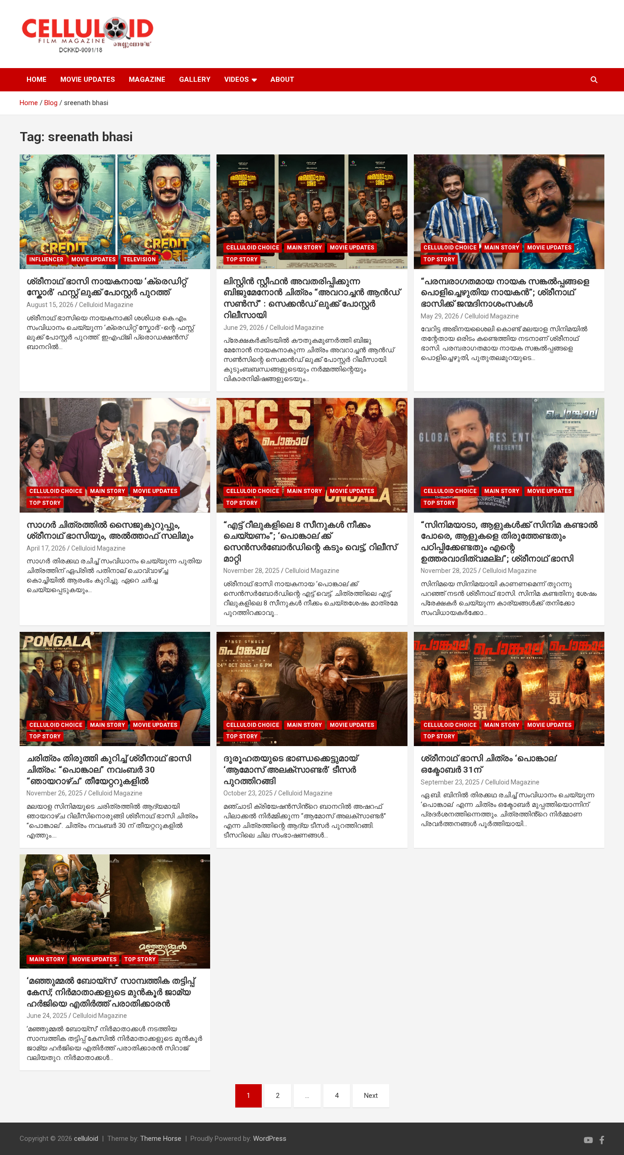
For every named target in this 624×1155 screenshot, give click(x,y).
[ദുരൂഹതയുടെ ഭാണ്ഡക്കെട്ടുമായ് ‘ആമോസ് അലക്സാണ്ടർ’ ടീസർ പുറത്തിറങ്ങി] (312, 689)
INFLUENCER (46, 259)
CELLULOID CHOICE (252, 247)
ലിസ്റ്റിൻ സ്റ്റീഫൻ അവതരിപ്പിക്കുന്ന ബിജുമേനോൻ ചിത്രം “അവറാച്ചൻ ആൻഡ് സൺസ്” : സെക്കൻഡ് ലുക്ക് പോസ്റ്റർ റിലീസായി (311, 298)
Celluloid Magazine (106, 304)
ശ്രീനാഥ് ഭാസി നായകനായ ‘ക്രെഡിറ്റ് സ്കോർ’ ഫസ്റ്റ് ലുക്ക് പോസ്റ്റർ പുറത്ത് (106, 287)
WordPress (269, 1138)
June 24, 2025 (46, 1015)
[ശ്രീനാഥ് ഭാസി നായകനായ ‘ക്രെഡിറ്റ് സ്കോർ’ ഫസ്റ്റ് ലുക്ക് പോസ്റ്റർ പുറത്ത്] (115, 212)
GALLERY (195, 79)
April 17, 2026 (46, 548)
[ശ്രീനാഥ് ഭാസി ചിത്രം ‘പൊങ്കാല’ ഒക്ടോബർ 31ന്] (509, 689)
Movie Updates (93, 259)
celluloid (86, 1138)
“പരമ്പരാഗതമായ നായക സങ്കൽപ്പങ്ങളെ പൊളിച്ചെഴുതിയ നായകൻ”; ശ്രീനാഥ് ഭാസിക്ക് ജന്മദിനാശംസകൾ (505, 292)
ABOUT (282, 79)
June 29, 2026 (243, 327)
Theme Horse (160, 1138)
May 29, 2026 (440, 316)
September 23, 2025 (450, 782)
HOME (36, 79)
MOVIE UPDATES (87, 79)
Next (371, 1095)
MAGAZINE (147, 79)
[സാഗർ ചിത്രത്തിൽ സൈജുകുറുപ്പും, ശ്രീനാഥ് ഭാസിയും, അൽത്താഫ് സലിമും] (115, 455)
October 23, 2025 (248, 793)
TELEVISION (139, 259)
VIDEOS (236, 79)
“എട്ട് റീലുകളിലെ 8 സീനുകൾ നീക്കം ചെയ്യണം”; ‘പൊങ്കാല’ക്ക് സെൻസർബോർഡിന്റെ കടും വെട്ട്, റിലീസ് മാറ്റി (310, 541)
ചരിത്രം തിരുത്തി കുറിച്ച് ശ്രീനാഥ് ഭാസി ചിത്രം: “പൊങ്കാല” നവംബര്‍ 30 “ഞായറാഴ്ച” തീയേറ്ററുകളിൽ (108, 769)
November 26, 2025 (54, 793)
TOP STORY (242, 259)
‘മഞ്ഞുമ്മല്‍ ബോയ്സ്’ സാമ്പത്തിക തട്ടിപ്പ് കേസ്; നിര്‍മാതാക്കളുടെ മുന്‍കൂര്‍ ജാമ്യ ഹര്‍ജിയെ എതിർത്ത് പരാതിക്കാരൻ (110, 991)
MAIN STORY (304, 247)
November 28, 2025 (251, 570)
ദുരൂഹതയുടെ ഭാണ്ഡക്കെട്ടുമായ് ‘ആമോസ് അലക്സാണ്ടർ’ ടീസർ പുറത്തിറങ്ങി (290, 769)
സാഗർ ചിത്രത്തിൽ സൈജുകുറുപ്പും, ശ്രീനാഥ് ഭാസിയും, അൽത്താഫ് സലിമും (109, 530)
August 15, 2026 (50, 304)
